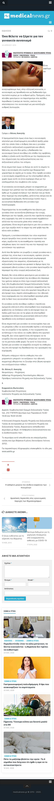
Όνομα (8, 580)
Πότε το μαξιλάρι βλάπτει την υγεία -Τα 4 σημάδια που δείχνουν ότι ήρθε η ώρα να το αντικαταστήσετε (25, 762)
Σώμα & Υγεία (33, 641)
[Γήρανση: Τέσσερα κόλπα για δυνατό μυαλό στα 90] (27, 705)
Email (31, 580)
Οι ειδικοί (19, 641)
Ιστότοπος (8, 588)
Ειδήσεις (6, 31)
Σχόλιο (8, 563)
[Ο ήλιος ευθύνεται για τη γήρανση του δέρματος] (14, 525)
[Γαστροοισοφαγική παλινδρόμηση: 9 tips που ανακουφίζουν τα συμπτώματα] (27, 668)
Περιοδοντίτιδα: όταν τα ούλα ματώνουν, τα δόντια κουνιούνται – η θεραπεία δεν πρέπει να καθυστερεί (26, 646)
